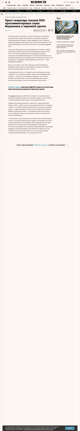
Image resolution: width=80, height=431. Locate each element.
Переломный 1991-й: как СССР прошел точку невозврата (59, 13)
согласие (29, 428)
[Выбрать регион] (65, 2)
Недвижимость (60, 5)
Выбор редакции (39, 13)
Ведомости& (37, 8)
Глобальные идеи (11, 5)
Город (30, 8)
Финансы (32, 5)
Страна (56, 8)
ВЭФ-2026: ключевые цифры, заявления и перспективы (19, 13)
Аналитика (44, 8)
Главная (7, 17)
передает (48, 44)
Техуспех (72, 8)
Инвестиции (39, 5)
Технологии (47, 5)
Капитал (50, 8)
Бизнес (19, 5)
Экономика (25, 5)
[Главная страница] (38, 2)
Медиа (53, 5)
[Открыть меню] (77, 2)
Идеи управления (23, 8)
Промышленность (63, 8)
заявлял (13, 96)
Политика (67, 5)
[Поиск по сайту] (68, 2)
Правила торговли (12, 8)
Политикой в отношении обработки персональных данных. (39, 429)
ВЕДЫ (4, 8)
